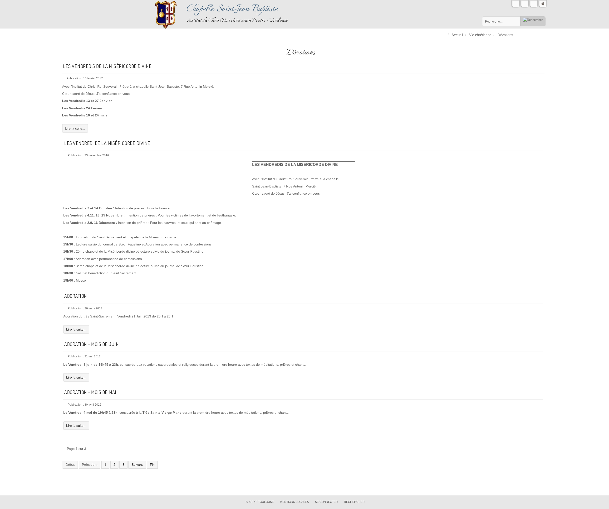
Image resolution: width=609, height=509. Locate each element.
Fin (152, 464)
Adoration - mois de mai (90, 392)
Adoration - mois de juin (91, 344)
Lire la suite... (75, 128)
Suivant (137, 464)
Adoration (75, 296)
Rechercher (354, 502)
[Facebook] (525, 3)
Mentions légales (294, 502)
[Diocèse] (543, 3)
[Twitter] (516, 3)
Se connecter (326, 502)
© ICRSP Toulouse (260, 502)
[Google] (534, 3)
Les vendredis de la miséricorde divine (107, 66)
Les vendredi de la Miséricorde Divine (107, 143)
